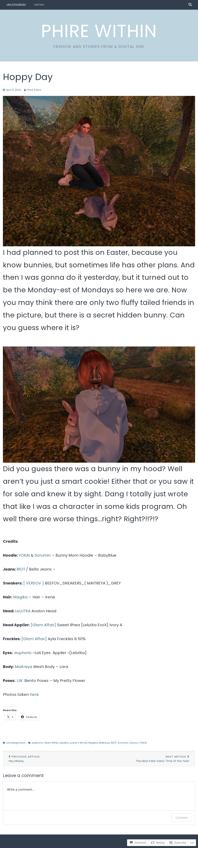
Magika (20, 597)
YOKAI (25, 555)
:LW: (20, 680)
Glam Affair (51, 743)
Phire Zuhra (34, 90)
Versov (133, 743)
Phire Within (99, 31)
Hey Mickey (24, 759)
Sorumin (43, 555)
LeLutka (63, 743)
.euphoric (23, 652)
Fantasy (39, 4)
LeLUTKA (23, 611)
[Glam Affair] (43, 625)
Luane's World (78, 743)
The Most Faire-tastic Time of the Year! (162, 759)
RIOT (21, 569)
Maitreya (23, 666)
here (34, 694)
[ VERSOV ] (33, 583)
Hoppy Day (28, 77)
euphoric (37, 743)
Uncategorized (16, 4)
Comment (182, 817)
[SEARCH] (190, 5)
